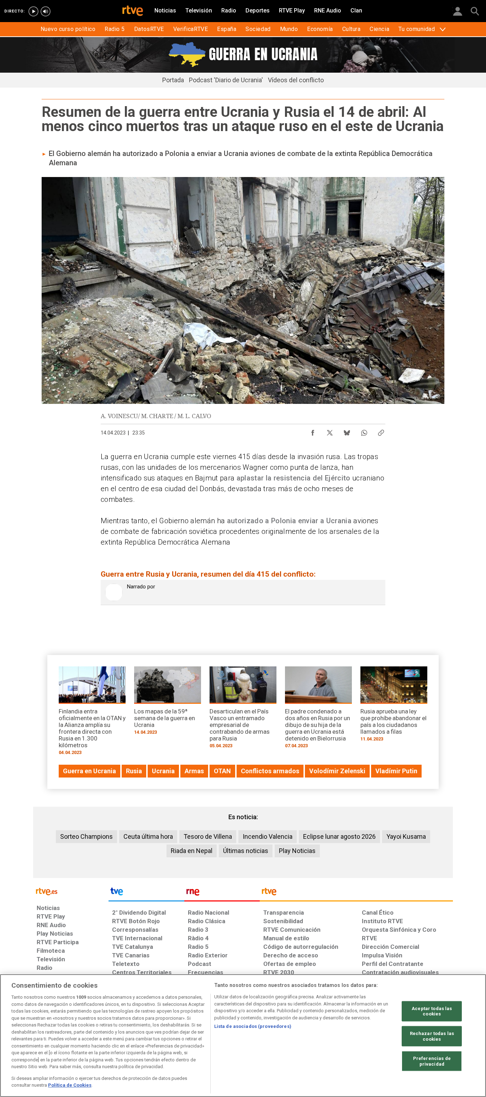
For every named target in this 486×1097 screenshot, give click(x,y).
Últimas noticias (245, 850)
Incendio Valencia (267, 836)
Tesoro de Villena (208, 836)
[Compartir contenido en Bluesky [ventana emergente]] (346, 431)
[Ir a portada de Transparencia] (356, 893)
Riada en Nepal (191, 850)
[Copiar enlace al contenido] (381, 431)
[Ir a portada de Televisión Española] (146, 893)
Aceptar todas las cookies (432, 1011)
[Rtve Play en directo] (33, 11)
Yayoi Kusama (406, 836)
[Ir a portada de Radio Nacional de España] (222, 893)
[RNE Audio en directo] (45, 11)
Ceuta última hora (148, 836)
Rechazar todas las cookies (432, 1036)
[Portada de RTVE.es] (133, 11)
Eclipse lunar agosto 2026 (339, 836)
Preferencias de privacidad (432, 1061)
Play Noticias (297, 850)
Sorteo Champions (86, 836)
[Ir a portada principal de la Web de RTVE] (71, 891)
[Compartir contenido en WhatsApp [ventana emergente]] (364, 431)
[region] (243, 1035)
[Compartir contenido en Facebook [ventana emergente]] (312, 431)
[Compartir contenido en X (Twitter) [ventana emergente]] (329, 431)
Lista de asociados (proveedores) (252, 1026)
